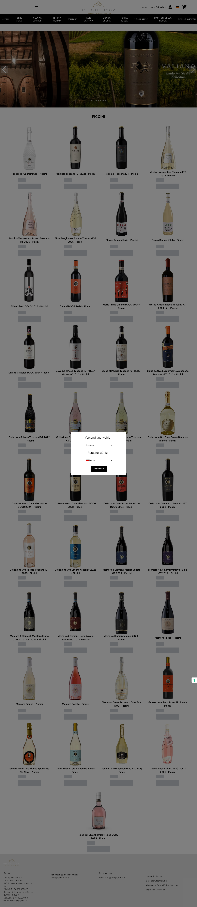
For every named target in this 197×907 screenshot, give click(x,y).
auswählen (98, 468)
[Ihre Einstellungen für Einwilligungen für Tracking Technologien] (194, 680)
